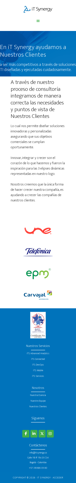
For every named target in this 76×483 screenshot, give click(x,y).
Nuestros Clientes (38, 406)
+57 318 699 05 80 (38, 468)
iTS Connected (38, 359)
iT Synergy (38, 9)
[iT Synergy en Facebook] (25, 434)
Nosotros (38, 388)
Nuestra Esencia (38, 395)
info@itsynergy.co (38, 453)
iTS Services (38, 376)
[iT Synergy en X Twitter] (42, 434)
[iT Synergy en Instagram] (50, 434)
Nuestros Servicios (38, 346)
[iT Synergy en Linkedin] (33, 434)
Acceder (58, 478)
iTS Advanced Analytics (38, 353)
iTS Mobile (38, 370)
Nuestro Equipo (38, 401)
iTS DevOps (38, 365)
